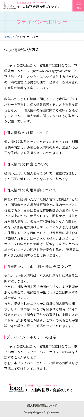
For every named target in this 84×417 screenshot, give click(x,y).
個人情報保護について (42, 405)
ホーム (8, 36)
